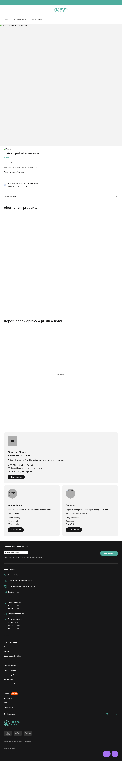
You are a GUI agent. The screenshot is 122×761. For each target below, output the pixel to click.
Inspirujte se (8, 698)
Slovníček (70, 524)
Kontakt (6, 647)
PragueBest (28, 741)
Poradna (10, 694)
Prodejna (7, 638)
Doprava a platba (9, 675)
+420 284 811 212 (14, 187)
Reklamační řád (9, 684)
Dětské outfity (13, 524)
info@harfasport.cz (28, 187)
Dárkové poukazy (10, 670)
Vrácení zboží (8, 679)
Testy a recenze (72, 518)
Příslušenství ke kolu (20, 19)
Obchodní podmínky (11, 666)
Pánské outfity (14, 521)
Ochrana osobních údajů (12, 656)
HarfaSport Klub (9, 707)
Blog (5, 703)
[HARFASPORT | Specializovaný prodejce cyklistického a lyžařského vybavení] (61, 10)
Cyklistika (6, 19)
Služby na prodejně (10, 642)
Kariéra (6, 651)
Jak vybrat (70, 521)
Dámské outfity (14, 518)
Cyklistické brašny (36, 19)
